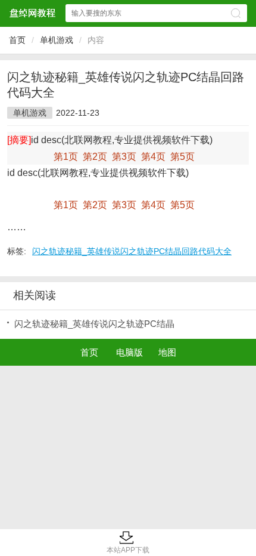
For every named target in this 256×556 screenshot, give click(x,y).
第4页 (153, 157)
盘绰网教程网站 (32, 12)
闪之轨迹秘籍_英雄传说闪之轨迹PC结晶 (94, 324)
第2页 (95, 157)
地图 (167, 352)
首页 (17, 40)
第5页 (182, 157)
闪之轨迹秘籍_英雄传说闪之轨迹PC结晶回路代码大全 (132, 251)
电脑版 (129, 352)
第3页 (124, 157)
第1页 (66, 157)
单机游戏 (56, 40)
